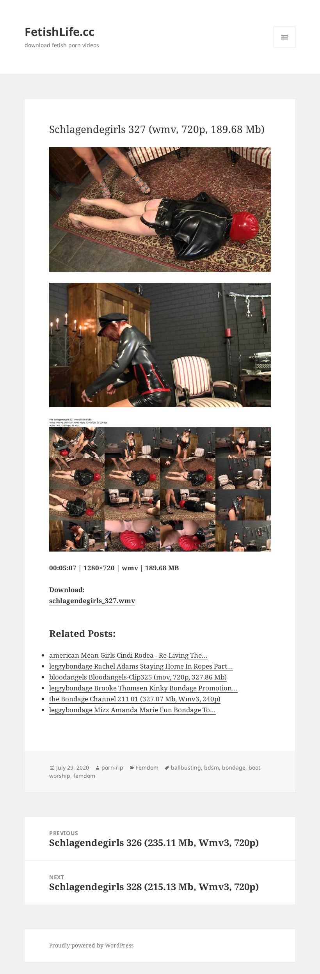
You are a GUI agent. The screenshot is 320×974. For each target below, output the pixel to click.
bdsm (211, 767)
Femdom (147, 767)
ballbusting (186, 767)
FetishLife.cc (59, 31)
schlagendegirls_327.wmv (92, 600)
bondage (233, 767)
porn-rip (112, 767)
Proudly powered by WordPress (91, 945)
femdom (84, 775)
